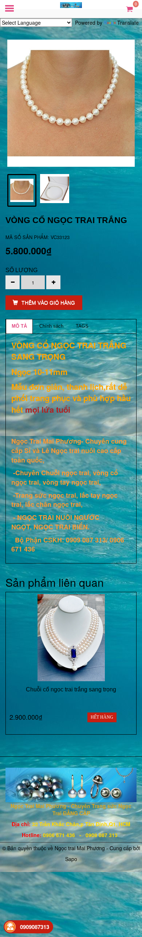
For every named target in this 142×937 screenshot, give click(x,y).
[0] (129, 8)
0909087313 (34, 927)
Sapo (71, 859)
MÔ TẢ (19, 326)
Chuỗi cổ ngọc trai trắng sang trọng (71, 689)
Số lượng (21, 270)
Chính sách (51, 326)
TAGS (82, 326)
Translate (128, 22)
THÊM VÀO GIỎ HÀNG (48, 303)
